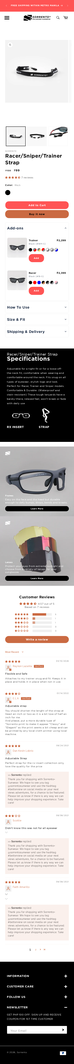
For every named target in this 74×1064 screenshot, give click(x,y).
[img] (12, 661)
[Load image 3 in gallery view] (58, 136)
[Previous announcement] (6, 5)
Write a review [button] (37, 639)
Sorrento (22, 1052)
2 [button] (35, 949)
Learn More (37, 508)
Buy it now (37, 214)
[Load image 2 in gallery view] (37, 136)
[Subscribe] (63, 1030)
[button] (7, 18)
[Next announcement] (67, 5)
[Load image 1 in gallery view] (15, 136)
